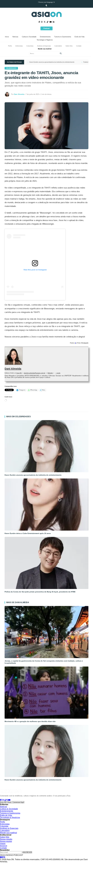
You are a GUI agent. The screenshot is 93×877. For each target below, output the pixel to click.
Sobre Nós (69, 46)
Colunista (4, 826)
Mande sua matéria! (45, 49)
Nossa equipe (6, 841)
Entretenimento (45, 37)
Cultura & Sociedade (29, 37)
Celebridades (11, 68)
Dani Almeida (13, 368)
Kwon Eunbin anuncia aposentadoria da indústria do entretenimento (51, 62)
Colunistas (29, 46)
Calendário (58, 46)
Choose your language (45, 2)
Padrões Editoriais (36, 864)
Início (7, 37)
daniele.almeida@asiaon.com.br (34, 373)
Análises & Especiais (44, 46)
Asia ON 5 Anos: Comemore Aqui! (12, 802)
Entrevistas (19, 46)
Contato (78, 46)
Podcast (46, 28)
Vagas (2, 844)
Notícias (15, 37)
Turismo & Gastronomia (62, 37)
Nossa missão (6, 839)
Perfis (10, 46)
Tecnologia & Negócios (45, 40)
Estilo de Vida (79, 37)
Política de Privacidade (7, 864)
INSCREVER (27, 852)
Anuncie (3, 846)
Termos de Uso (22, 864)
